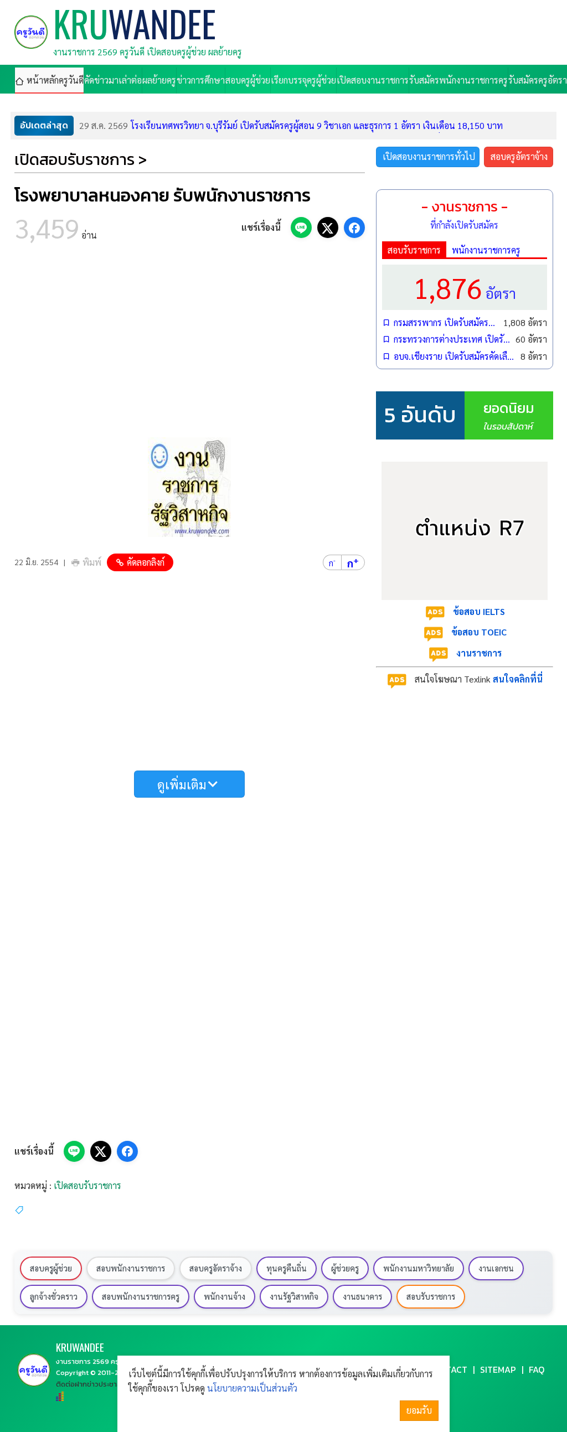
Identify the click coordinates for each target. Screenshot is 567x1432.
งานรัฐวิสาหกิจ (294, 1296)
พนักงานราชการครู (486, 250)
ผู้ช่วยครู (345, 1268)
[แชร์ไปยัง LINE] (301, 227)
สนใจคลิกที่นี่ (518, 679)
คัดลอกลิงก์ (145, 562)
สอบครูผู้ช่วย (51, 1268)
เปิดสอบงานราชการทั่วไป (429, 156)
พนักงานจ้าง (224, 1296)
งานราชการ (479, 653)
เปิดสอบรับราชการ (87, 1185)
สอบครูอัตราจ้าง (519, 156)
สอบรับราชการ (414, 250)
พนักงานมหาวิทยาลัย (418, 1268)
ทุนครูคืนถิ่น (286, 1268)
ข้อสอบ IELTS (479, 611)
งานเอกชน (496, 1268)
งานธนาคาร (362, 1296)
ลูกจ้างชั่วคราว (54, 1296)
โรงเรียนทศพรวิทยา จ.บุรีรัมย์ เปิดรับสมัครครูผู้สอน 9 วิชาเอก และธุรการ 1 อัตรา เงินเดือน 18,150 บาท (291, 125)
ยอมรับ (419, 1410)
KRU (80, 1347)
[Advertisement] (189, 343)
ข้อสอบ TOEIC (479, 632)
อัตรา (464, 287)
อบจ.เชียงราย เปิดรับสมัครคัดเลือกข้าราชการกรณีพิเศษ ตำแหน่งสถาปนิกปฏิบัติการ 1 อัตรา (454, 356)
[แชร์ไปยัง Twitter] (327, 227)
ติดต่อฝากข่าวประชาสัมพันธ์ (97, 1384)
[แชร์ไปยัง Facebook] (354, 227)
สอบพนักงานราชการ (130, 1268)
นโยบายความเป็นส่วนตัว (252, 1388)
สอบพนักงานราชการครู (140, 1296)
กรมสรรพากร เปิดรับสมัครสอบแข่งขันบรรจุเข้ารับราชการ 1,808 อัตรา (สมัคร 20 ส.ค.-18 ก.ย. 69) (446, 322)
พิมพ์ (92, 562)
